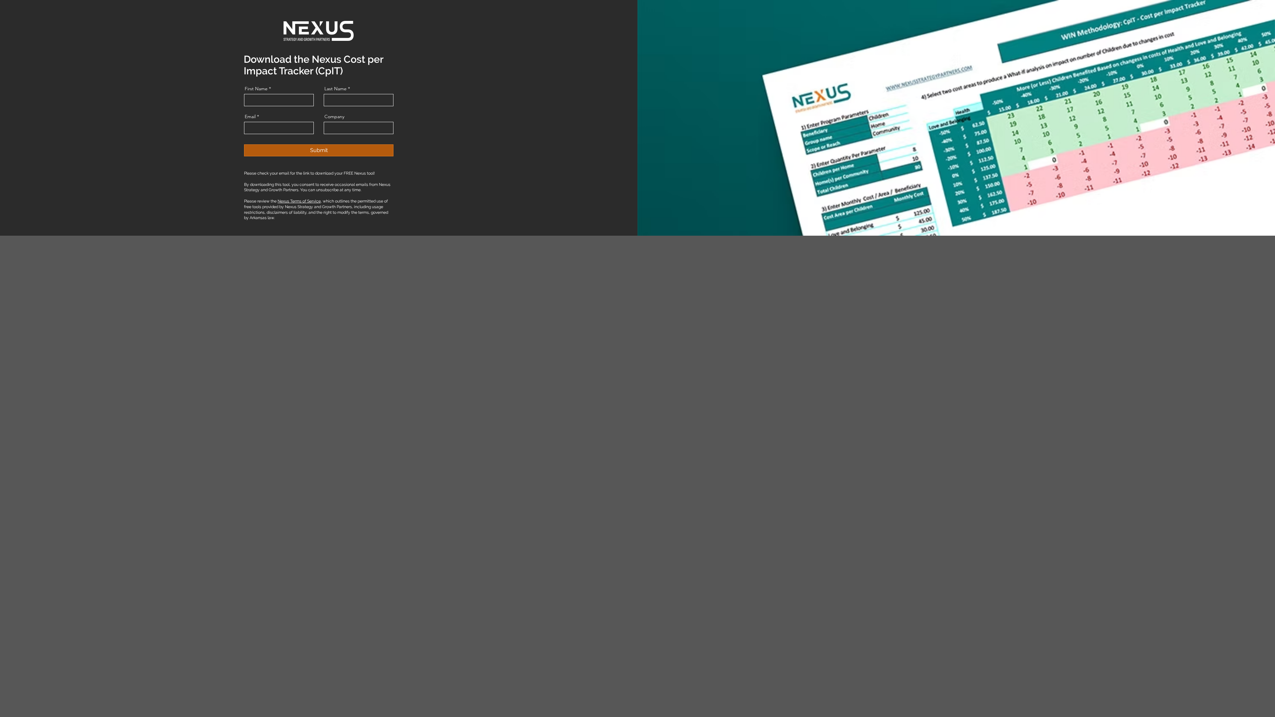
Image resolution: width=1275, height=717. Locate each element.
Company (334, 116)
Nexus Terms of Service (299, 201)
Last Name (335, 88)
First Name (256, 88)
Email (250, 116)
